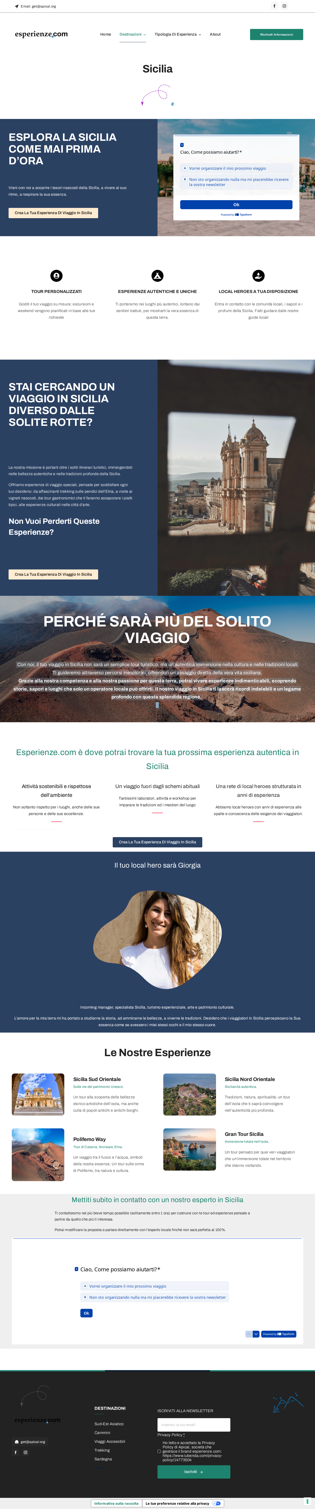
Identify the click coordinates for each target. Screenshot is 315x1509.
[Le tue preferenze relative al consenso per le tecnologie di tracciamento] (307, 1501)
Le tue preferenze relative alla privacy (177, 1503)
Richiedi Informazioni (276, 34)
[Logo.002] (41, 20)
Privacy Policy (171, 1435)
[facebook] (275, 6)
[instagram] (284, 6)
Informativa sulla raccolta (116, 1503)
